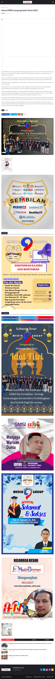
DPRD (7, 7)
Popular (8, 639)
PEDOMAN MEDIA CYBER (39, 676)
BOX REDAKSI (29, 676)
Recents (34, 639)
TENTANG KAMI (50, 676)
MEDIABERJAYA (8, 676)
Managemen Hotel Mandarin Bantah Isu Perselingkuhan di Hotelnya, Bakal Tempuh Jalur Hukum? (30, 643)
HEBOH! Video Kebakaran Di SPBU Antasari (18, 655)
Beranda (3, 7)
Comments (47, 639)
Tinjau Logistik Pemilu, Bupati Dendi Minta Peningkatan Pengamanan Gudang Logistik (27, 649)
